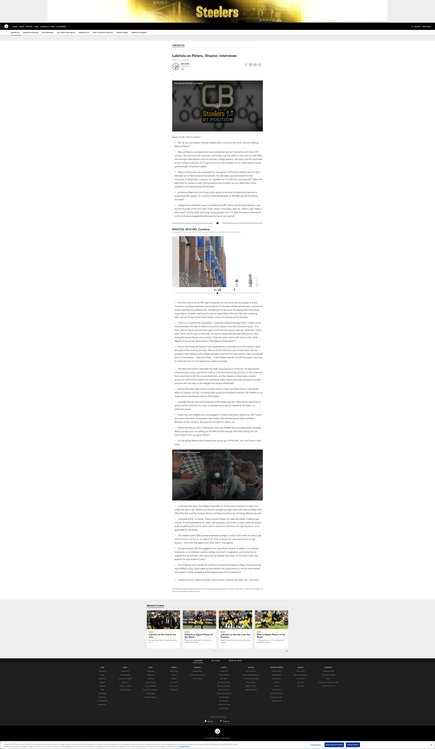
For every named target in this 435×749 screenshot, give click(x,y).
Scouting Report (150, 693)
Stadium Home (276, 671)
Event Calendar (197, 678)
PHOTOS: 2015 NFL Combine (191, 229)
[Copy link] (259, 65)
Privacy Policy (185, 746)
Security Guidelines (276, 693)
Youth (328, 678)
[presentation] (287, 651)
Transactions (102, 697)
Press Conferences (150, 686)
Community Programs (328, 675)
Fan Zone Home (251, 671)
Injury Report (102, 693)
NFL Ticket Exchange (224, 682)
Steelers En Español (125, 686)
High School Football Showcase (328, 682)
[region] (217, 745)
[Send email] (255, 66)
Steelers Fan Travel (224, 689)
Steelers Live (150, 675)
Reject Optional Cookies (334, 745)
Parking (276, 686)
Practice (173, 675)
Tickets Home (224, 671)
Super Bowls (300, 686)
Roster (102, 675)
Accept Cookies (352, 745)
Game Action (174, 682)
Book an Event (276, 678)
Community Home (328, 671)
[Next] (234, 289)
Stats (102, 689)
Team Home (102, 671)
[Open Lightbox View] (217, 266)
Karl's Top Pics (173, 686)
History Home (300, 671)
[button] (217, 106)
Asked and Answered (125, 678)
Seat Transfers (224, 701)
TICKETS (224, 667)
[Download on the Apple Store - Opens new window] (209, 721)
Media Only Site (125, 689)
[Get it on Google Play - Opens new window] (225, 722)
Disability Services (276, 697)
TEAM (102, 667)
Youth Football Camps (328, 686)
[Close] (431, 744)
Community (174, 689)
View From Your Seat (224, 704)
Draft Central (102, 704)
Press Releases (125, 675)
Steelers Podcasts (250, 686)
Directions (276, 682)
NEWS (125, 667)
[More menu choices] (69, 26)
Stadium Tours (276, 701)
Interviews (150, 678)
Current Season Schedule (197, 675)
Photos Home (174, 671)
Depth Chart (102, 678)
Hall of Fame (300, 682)
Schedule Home (197, 671)
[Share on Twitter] (250, 66)
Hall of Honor (300, 678)
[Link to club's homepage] (6, 26)
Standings (102, 686)
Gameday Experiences (224, 686)
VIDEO (150, 667)
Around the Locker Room (150, 689)
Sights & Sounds (150, 682)
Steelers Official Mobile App (251, 675)
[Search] (412, 26)
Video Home (150, 671)
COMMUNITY (328, 667)
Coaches (102, 682)
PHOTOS (174, 667)
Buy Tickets (223, 678)
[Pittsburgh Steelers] (217, 731)
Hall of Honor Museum (300, 675)
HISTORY (300, 667)
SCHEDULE (197, 667)
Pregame (174, 678)
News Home (125, 671)
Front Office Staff (102, 701)
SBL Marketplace (224, 697)
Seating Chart (276, 689)
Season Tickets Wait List (223, 693)
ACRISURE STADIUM (276, 667)
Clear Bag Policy (224, 708)
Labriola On (125, 682)
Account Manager (224, 675)
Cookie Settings (315, 745)
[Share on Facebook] (246, 66)
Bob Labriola (185, 64)
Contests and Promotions (251, 678)
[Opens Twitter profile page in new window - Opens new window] (182, 68)
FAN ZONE (251, 667)
